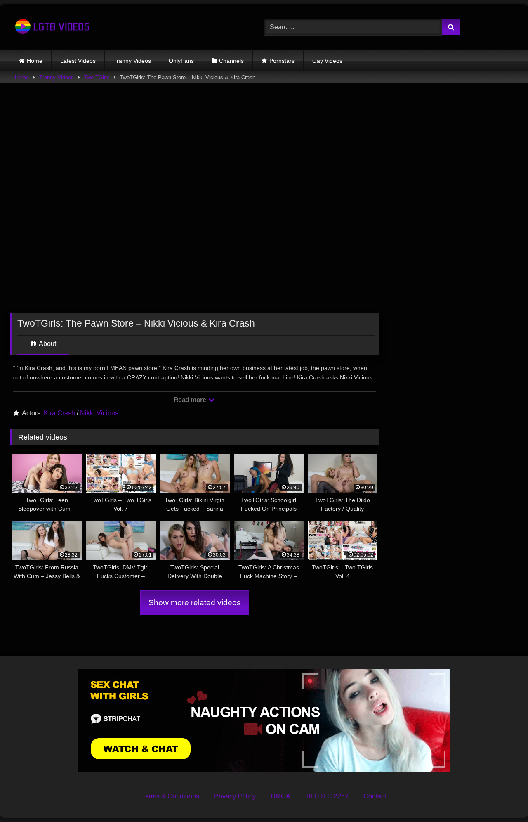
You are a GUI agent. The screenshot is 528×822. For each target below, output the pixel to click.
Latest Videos (78, 60)
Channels (231, 60)
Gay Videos (327, 60)
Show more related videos (194, 602)
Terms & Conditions (170, 796)
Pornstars (282, 60)
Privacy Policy (235, 796)
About (47, 343)
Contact (374, 796)
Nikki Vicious (99, 413)
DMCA (280, 796)
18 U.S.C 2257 (327, 796)
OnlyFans (181, 60)
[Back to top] (502, 797)
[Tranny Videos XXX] (51, 27)
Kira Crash (59, 413)
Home (34, 60)
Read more (190, 399)
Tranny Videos (132, 60)
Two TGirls (97, 77)
